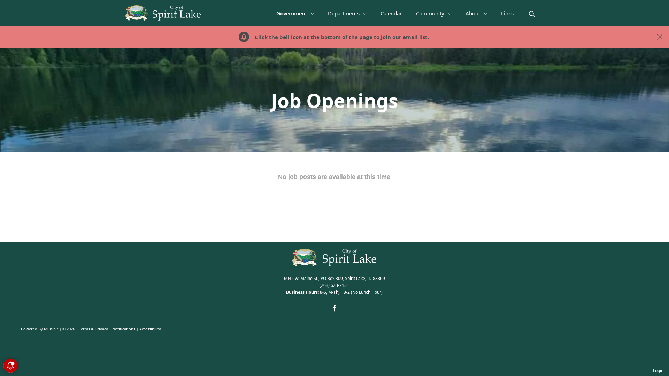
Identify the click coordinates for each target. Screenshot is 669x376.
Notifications (123, 328)
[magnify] (532, 14)
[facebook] (334, 308)
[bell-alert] (10, 366)
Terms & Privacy (93, 328)
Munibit (51, 328)
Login (658, 371)
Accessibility (150, 328)
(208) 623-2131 (334, 285)
